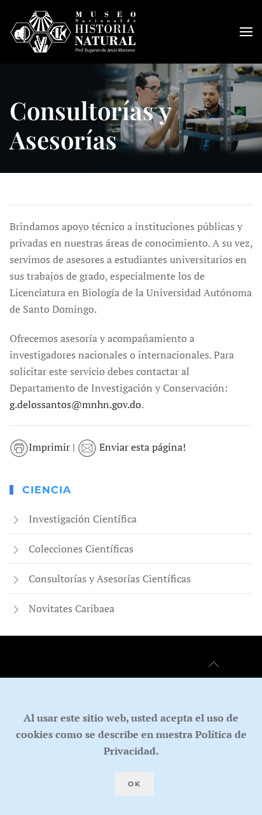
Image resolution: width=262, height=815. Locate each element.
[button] (246, 31)
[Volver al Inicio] (73, 32)
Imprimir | (53, 447)
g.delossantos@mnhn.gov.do (75, 404)
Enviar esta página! (141, 447)
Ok (134, 783)
